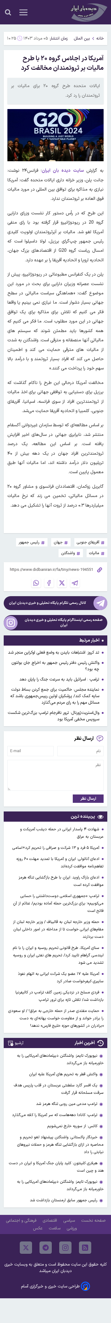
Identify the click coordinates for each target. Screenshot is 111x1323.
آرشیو (19, 1043)
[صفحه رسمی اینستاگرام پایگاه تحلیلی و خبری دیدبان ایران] (11, 623)
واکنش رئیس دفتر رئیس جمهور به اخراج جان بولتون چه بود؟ (55, 665)
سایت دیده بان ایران (63, 170)
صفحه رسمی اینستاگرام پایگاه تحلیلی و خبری (64, 622)
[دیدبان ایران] (88, 12)
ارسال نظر (88, 799)
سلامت (55, 1228)
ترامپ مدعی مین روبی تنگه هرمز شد (66, 1104)
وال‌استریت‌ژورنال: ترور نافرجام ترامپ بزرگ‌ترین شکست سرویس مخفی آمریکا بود (53, 716)
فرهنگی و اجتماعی (22, 1220)
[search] (8, 12)
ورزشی (72, 1228)
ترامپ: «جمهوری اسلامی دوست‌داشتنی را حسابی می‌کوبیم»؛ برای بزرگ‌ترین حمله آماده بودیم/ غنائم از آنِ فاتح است (58, 903)
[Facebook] (49, 583)
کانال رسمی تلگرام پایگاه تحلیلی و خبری (47, 603)
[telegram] (45, 1247)
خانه (100, 38)
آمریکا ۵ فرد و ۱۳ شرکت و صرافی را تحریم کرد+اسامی (56, 848)
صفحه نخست (93, 1220)
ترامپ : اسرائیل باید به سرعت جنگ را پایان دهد (59, 679)
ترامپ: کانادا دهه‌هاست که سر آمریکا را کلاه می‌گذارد (54, 1115)
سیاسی (69, 1220)
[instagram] (65, 1247)
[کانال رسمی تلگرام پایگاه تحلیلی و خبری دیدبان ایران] (100, 603)
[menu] (23, 12)
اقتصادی (50, 1220)
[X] (62, 583)
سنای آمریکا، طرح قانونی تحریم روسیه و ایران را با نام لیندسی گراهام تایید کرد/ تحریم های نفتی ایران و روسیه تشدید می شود (58, 955)
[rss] (85, 1247)
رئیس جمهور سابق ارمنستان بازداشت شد (63, 1200)
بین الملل (82, 38)
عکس (38, 1228)
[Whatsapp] (36, 583)
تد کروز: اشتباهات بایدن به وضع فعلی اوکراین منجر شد (53, 652)
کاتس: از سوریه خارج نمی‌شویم (72, 1126)
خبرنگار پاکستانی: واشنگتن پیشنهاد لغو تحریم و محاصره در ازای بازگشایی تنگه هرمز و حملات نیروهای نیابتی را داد (60, 1144)
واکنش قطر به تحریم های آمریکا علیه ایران (63, 1074)
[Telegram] (75, 583)
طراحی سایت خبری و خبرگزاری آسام (50, 1286)
